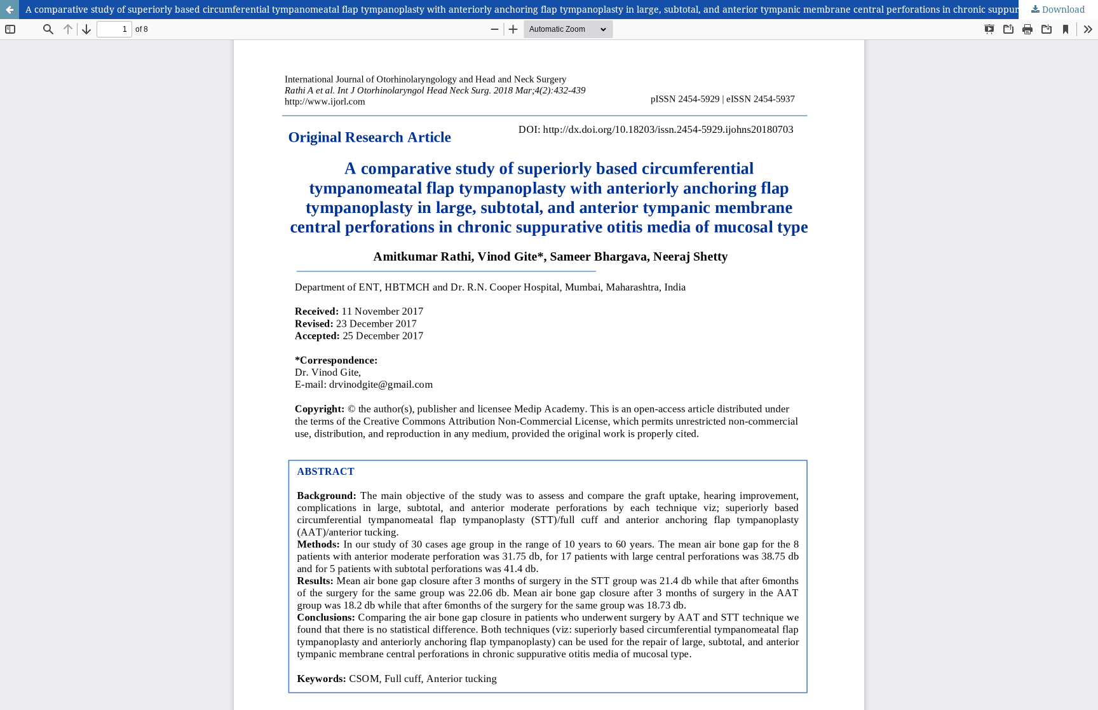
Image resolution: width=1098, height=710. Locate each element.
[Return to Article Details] (9, 9)
